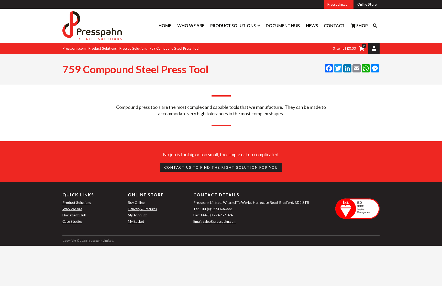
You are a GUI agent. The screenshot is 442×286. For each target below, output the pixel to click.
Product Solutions (233, 25)
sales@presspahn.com (219, 221)
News (312, 25)
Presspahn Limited (100, 240)
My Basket (136, 221)
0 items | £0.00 (344, 48)
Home (165, 25)
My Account (137, 215)
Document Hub (283, 25)
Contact (334, 25)
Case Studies (72, 221)
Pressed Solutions (133, 48)
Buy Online (136, 202)
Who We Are (190, 25)
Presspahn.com (338, 4)
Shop (362, 25)
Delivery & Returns (142, 209)
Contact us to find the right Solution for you (221, 167)
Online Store (367, 4)
